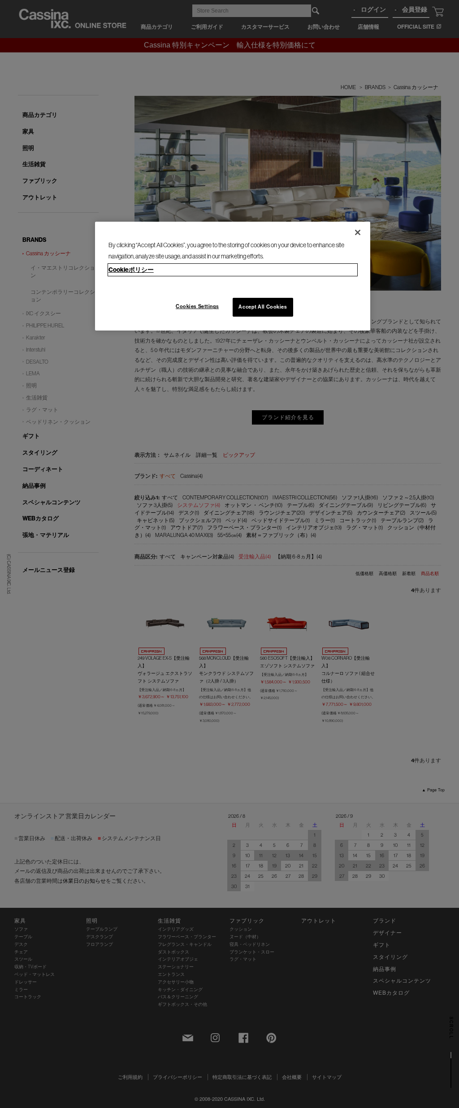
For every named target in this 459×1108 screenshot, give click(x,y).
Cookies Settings (197, 306)
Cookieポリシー (131, 270)
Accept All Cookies (262, 307)
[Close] (358, 232)
